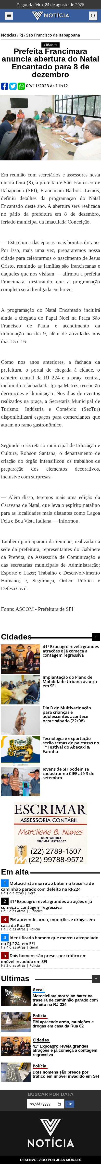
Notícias (8, 35)
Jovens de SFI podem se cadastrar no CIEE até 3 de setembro (68, 773)
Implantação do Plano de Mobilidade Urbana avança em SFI (70, 681)
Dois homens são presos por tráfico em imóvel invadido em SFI (44, 958)
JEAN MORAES (68, 1160)
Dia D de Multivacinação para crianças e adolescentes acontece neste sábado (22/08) (67, 714)
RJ (21, 35)
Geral (38, 989)
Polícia (39, 1015)
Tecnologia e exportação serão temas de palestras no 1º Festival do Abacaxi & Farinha (71, 745)
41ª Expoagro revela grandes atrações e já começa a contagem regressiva (71, 651)
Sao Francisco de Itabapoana (53, 35)
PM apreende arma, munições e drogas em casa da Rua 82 (63, 1023)
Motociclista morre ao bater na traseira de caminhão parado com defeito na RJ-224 (47, 886)
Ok (70, 1104)
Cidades (41, 1040)
